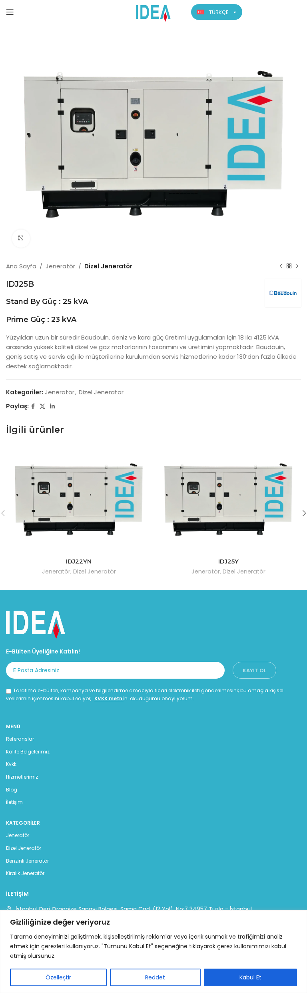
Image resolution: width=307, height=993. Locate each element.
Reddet (155, 977)
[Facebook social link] (33, 406)
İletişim (14, 802)
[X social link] (42, 406)
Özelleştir (58, 977)
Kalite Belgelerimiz (28, 751)
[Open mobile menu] (10, 12)
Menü (13, 726)
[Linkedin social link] (52, 406)
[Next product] (297, 266)
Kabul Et (250, 977)
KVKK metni (109, 698)
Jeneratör (60, 266)
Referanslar (20, 738)
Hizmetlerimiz (22, 776)
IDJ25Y (228, 561)
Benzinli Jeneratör (27, 860)
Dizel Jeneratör (108, 266)
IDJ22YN (79, 561)
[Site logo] (153, 11)
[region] (153, 951)
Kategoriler (23, 822)
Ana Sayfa (21, 266)
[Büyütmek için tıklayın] (21, 239)
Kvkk (11, 764)
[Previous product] (281, 266)
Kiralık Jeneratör (25, 873)
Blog (11, 789)
